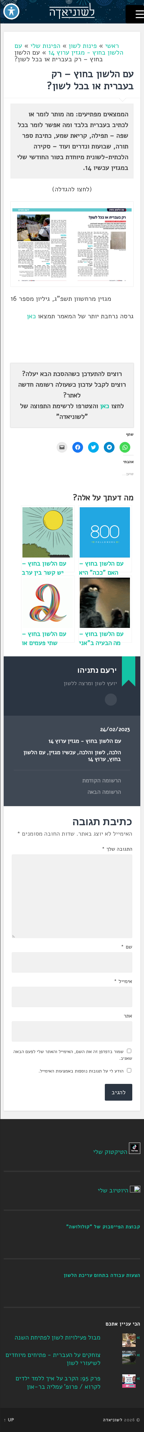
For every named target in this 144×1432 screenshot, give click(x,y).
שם (126, 947)
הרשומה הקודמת (101, 780)
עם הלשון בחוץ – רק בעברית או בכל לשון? (90, 80)
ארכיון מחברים (111, 700)
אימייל (123, 981)
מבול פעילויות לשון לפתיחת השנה (57, 1337)
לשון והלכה (92, 752)
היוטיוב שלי (113, 1190)
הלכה (115, 752)
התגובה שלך (117, 849)
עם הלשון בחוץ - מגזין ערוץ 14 (68, 49)
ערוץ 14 (96, 759)
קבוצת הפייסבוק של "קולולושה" (103, 1226)
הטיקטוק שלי (110, 1152)
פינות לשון (83, 45)
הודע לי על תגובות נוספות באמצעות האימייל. (81, 1071)
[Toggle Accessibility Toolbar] (11, 11)
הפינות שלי (45, 45)
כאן (31, 316)
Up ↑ (9, 1420)
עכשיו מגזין (62, 752)
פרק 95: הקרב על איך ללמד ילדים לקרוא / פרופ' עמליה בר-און (57, 1382)
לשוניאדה (113, 1420)
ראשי (112, 45)
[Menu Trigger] (135, 14)
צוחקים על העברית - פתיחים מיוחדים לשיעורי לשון (52, 1359)
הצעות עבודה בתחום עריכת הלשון (102, 1275)
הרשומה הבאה (104, 792)
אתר (128, 1016)
